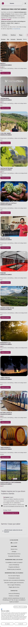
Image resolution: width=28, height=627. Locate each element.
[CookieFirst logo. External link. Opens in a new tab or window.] (1, 609)
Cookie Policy (22, 619)
